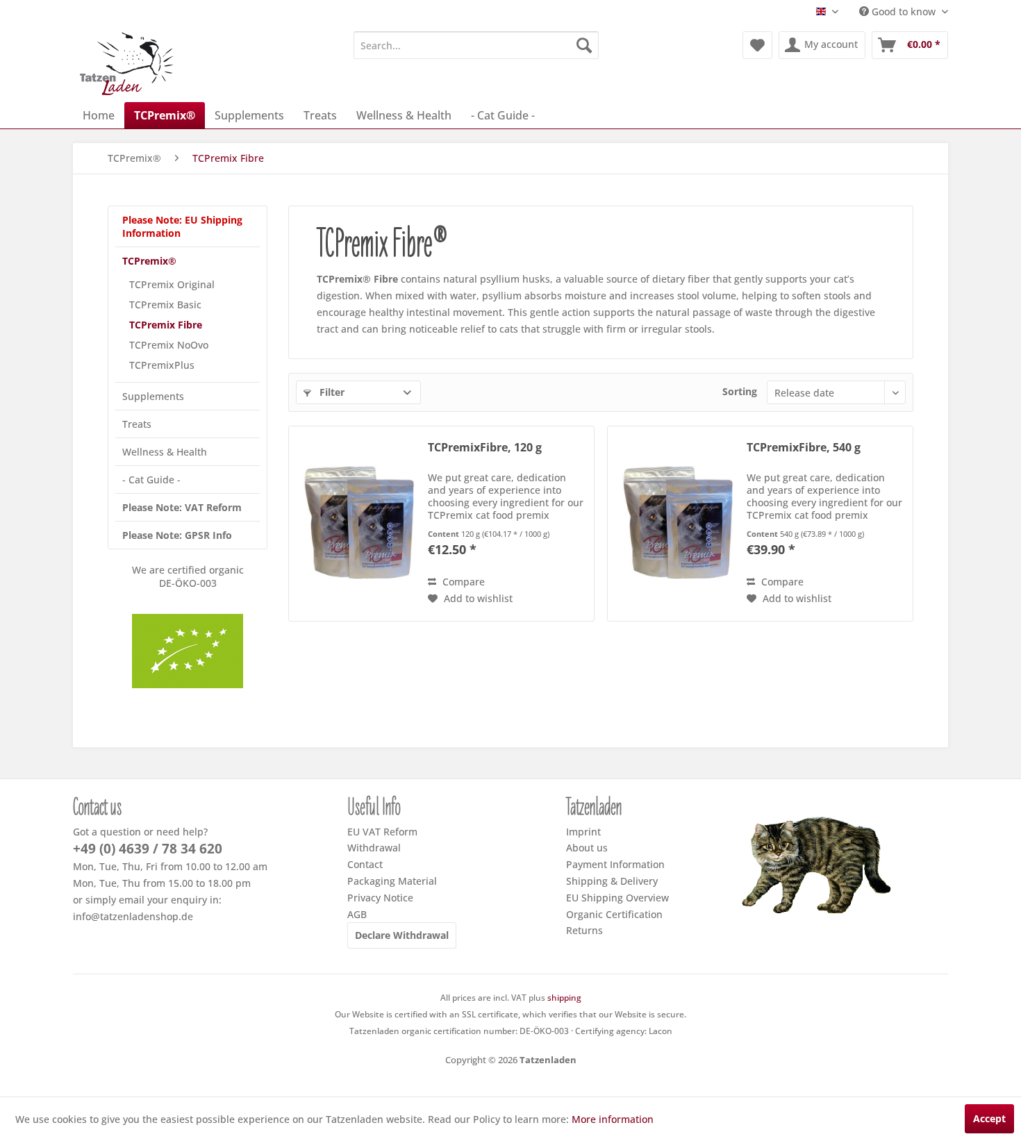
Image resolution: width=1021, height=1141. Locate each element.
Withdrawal (374, 847)
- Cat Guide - (151, 479)
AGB (357, 914)
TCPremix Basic (165, 304)
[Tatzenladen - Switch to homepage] (128, 63)
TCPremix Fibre (165, 324)
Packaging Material (392, 881)
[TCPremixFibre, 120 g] (355, 523)
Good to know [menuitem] (903, 11)
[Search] (584, 45)
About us (587, 847)
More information (613, 1119)
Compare (462, 581)
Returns (584, 930)
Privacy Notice (380, 897)
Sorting (739, 391)
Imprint (583, 831)
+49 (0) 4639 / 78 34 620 (147, 849)
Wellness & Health (164, 451)
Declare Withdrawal (402, 935)
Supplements (153, 396)
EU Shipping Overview (617, 897)
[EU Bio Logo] (187, 651)
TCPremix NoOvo (168, 344)
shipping (564, 997)
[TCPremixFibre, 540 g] (674, 523)
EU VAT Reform (382, 831)
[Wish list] (757, 45)
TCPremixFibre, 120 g (485, 447)
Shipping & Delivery (612, 881)
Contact (365, 864)
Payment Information (615, 864)
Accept (989, 1118)
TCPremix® (149, 260)
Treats (136, 424)
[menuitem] (476, 45)
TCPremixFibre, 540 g (804, 447)
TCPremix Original (172, 284)
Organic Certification (614, 914)
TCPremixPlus (161, 365)
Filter (331, 392)
